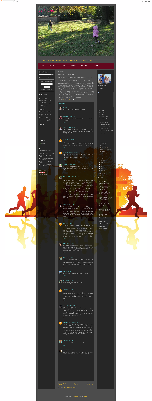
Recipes (63, 66)
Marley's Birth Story (104, 203)
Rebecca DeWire (67, 322)
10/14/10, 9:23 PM (71, 257)
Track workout (103, 136)
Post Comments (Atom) (70, 387)
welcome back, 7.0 (104, 147)
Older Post (90, 384)
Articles (73, 66)
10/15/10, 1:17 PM (69, 341)
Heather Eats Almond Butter (104, 184)
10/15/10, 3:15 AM (69, 290)
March (102, 166)
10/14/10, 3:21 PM (71, 127)
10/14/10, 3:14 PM (71, 117)
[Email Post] (73, 100)
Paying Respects (104, 129)
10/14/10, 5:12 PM (72, 164)
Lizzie (64, 223)
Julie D (64, 140)
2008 (100, 175)
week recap (102, 140)
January (103, 170)
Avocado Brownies (104, 123)
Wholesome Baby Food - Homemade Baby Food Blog (105, 196)
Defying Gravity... (103, 206)
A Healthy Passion (103, 190)
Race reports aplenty (103, 210)
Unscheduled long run (105, 127)
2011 (100, 113)
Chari (64, 243)
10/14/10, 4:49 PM (75, 152)
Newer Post (62, 384)
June (102, 160)
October (102, 121)
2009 (100, 173)
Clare (64, 280)
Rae (64, 107)
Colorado (101, 215)
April (102, 164)
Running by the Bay (103, 202)
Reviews (96, 66)
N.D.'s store (84, 66)
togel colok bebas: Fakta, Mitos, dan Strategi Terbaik (105, 186)
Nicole (64, 350)
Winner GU (102, 134)
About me (52, 66)
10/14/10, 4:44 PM (70, 140)
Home (42, 66)
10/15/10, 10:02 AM (73, 305)
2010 (100, 115)
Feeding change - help (105, 124)
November (103, 119)
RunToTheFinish (67, 152)
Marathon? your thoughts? (104, 142)
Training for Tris (104, 151)
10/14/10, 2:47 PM (69, 107)
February (103, 168)
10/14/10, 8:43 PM (70, 243)
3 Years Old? (102, 207)
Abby (64, 271)
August (102, 156)
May (102, 162)
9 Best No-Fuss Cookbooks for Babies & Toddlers (105, 199)
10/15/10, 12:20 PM (75, 322)
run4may (65, 127)
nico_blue (75, 396)
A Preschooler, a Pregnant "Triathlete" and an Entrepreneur (105, 225)
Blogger (85, 396)
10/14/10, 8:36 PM (70, 223)
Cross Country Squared (104, 209)
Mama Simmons (103, 229)
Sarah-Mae (65, 305)
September (103, 154)
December (103, 117)
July (102, 158)
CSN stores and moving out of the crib (106, 131)
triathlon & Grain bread (105, 149)
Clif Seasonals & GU (104, 138)
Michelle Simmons (67, 177)
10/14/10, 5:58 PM (76, 177)
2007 (100, 177)
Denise (64, 205)
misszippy (65, 164)
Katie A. (64, 257)
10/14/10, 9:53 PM (70, 280)
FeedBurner (49, 89)
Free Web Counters (43, 174)
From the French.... (103, 219)
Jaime (64, 341)
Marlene (65, 117)
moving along (103, 145)
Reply (64, 112)
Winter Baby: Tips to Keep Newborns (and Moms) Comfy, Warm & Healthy (105, 192)
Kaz (64, 290)
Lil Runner (48, 10)
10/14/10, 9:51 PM (69, 271)
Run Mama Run (103, 218)
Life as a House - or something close (104, 213)
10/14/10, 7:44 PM (70, 205)
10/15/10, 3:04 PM (70, 350)
